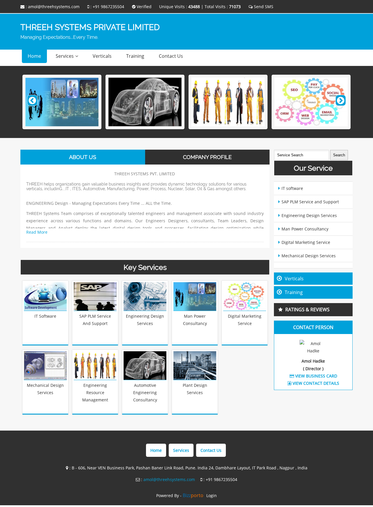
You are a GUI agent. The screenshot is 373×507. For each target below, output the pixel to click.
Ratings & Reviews (307, 309)
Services (65, 56)
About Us (82, 157)
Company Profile (207, 157)
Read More (36, 232)
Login (211, 495)
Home (34, 56)
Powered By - (179, 495)
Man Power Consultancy (304, 229)
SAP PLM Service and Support (310, 201)
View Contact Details (315, 383)
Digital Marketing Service (305, 242)
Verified (144, 6)
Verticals (102, 56)
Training (135, 56)
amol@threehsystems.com (54, 6)
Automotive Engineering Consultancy (145, 392)
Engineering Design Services (309, 215)
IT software (45, 316)
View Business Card (315, 376)
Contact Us (171, 56)
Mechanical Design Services (308, 255)
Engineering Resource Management (95, 392)
